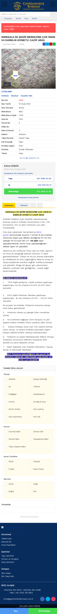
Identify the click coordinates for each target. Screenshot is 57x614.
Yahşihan (14, 96)
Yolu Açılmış (38, 409)
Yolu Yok (36, 417)
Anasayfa (8, 18)
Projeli (11, 469)
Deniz (11, 484)
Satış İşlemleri (7, 562)
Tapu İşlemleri (7, 556)
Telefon (36, 387)
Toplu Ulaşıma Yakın (17, 447)
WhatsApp (44, 611)
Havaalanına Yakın (40, 439)
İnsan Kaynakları (8, 545)
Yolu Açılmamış (15, 417)
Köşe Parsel (38, 469)
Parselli (36, 461)
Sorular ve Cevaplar (10, 559)
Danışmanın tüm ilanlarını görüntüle (18, 173)
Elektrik (12, 379)
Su (10, 387)
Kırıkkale (5, 96)
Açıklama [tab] (8, 205)
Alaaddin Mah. (27, 96)
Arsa (26, 18)
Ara (16, 611)
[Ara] (53, 14)
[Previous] (3, 69)
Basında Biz (6, 542)
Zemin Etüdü (14, 409)
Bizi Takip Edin (7, 576)
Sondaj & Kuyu (39, 402)
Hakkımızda (6, 539)
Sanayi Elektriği (40, 379)
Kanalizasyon (39, 394)
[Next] (54, 69)
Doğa (35, 484)
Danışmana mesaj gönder (28, 197)
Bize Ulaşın (6, 573)
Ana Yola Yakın (14, 432)
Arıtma (12, 402)
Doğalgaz (12, 394)
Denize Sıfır (38, 432)
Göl (34, 491)
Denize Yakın (14, 439)
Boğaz (11, 491)
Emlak (18, 18)
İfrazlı (11, 461)
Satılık (34, 18)
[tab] (33, 205)
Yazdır (22, 44)
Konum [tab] (24, 205)
